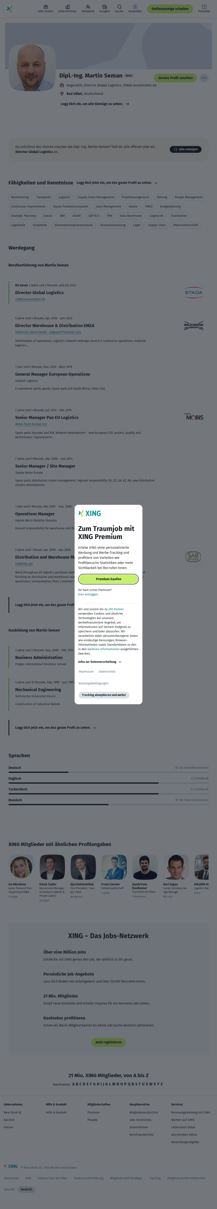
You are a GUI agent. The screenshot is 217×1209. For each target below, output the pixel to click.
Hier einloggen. (88, 594)
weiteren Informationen (104, 649)
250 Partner (116, 609)
